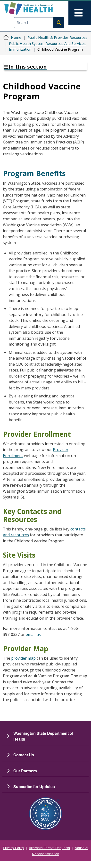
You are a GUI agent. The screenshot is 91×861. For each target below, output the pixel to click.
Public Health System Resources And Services (47, 43)
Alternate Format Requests (49, 847)
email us (33, 634)
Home (16, 37)
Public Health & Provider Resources (57, 37)
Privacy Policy (13, 847)
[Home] (37, 8)
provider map (23, 658)
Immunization (20, 49)
